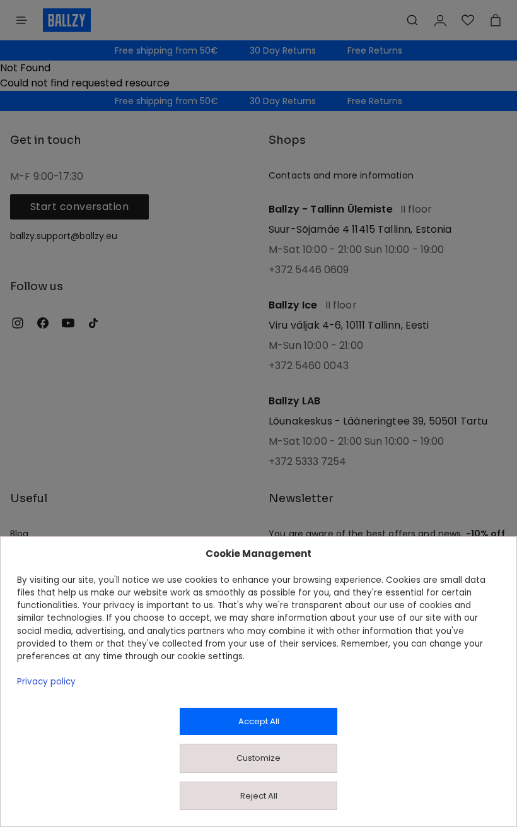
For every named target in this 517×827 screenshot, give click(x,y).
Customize (258, 758)
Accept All (258, 721)
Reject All (258, 796)
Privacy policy (46, 682)
